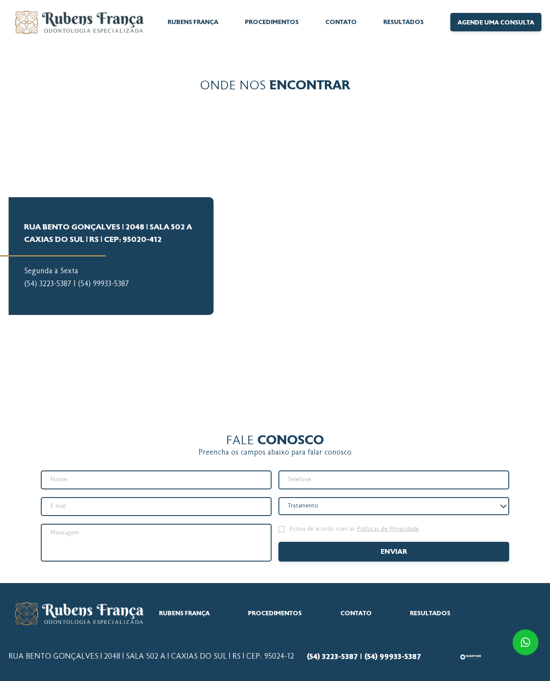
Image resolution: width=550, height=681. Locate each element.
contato (341, 22)
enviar (394, 552)
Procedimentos (272, 22)
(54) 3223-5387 (47, 284)
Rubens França (193, 22)
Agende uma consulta (496, 23)
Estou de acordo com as (354, 529)
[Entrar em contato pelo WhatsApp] (524, 642)
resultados (403, 22)
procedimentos (275, 614)
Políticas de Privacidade (388, 529)
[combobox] (393, 506)
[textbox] (307, 506)
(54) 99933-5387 (103, 284)
